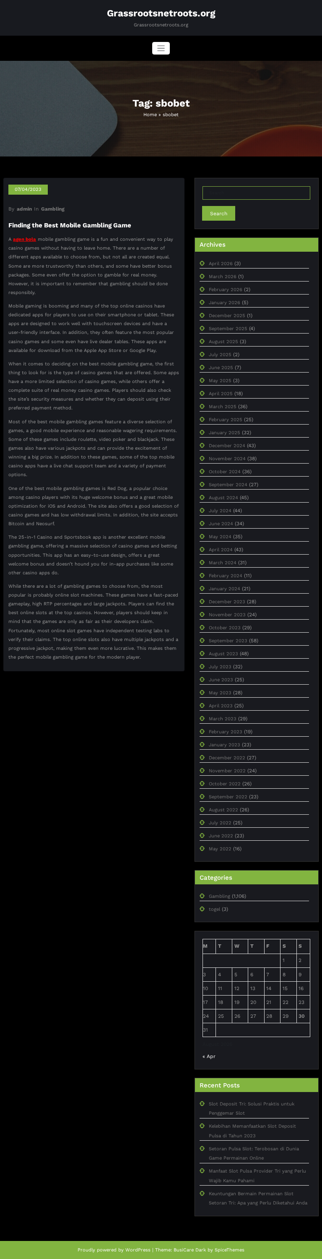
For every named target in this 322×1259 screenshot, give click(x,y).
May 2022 (220, 849)
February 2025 (225, 419)
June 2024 (221, 524)
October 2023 (225, 628)
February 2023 (225, 732)
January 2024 (224, 589)
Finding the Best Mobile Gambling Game (69, 225)
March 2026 (222, 276)
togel (214, 909)
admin (24, 209)
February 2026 (225, 289)
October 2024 (225, 471)
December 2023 (227, 602)
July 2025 (220, 354)
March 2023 (222, 719)
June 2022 (221, 836)
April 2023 (221, 706)
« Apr (209, 1056)
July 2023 (220, 667)
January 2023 (224, 745)
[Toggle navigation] (161, 48)
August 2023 (223, 654)
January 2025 (224, 432)
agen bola (24, 239)
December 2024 (227, 445)
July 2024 (220, 511)
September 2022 (228, 797)
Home (150, 114)
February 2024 (225, 576)
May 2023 (220, 693)
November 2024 (227, 458)
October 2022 (225, 784)
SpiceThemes (229, 1250)
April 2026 (221, 263)
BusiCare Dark (190, 1250)
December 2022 (227, 758)
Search (218, 213)
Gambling (53, 209)
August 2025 (223, 341)
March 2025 (222, 406)
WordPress (138, 1250)
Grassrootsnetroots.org (161, 13)
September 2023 (228, 641)
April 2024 (221, 550)
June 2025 (221, 367)
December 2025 (227, 315)
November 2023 (227, 615)
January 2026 (224, 302)
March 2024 (222, 563)
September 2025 (228, 328)
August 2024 (223, 497)
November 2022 (227, 771)
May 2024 (220, 537)
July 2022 (220, 823)
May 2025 (220, 380)
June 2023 (221, 680)
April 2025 (221, 393)
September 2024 (228, 484)
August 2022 (223, 810)
